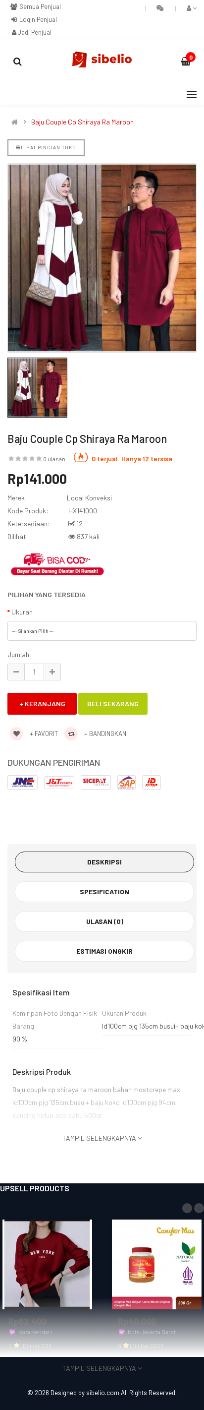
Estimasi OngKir (104, 951)
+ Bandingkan (104, 733)
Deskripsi (104, 862)
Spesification (104, 891)
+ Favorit (43, 733)
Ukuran (22, 612)
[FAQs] (160, 8)
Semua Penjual (39, 6)
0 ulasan (54, 458)
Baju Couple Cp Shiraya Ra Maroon (82, 122)
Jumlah (18, 654)
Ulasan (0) (104, 921)
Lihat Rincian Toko (48, 147)
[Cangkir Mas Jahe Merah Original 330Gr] (157, 1263)
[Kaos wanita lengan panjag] (47, 1263)
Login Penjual (37, 19)
